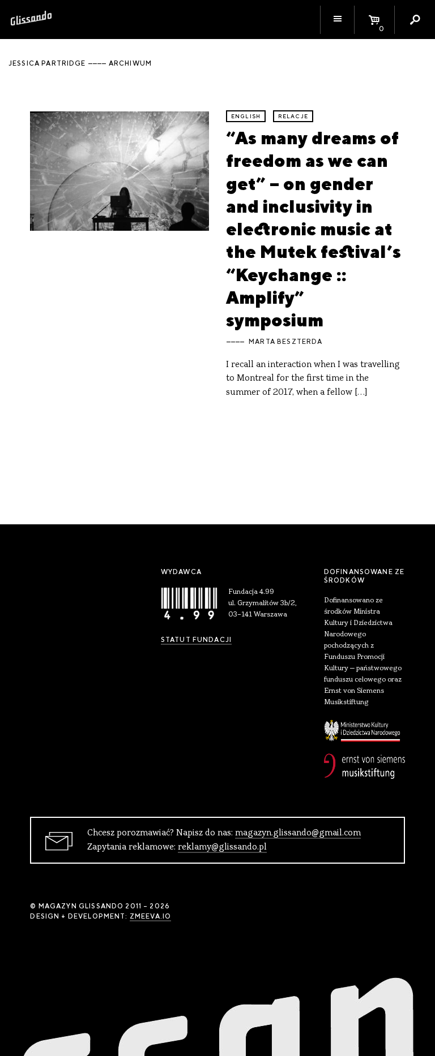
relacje (293, 116)
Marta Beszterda (285, 342)
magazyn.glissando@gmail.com (298, 833)
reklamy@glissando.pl (222, 847)
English (246, 116)
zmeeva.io (150, 916)
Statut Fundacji (196, 640)
